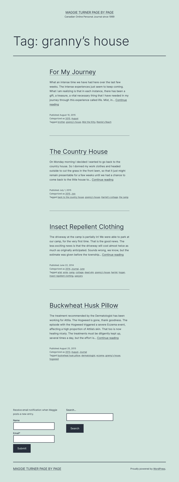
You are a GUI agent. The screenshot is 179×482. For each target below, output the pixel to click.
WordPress (159, 468)
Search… (71, 410)
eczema (100, 355)
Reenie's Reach (104, 122)
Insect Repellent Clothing (87, 226)
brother (61, 122)
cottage (79, 272)
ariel (60, 272)
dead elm (89, 272)
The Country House (79, 151)
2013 (67, 352)
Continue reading (102, 179)
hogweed (54, 359)
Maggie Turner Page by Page (90, 12)
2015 (67, 118)
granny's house (73, 122)
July (73, 193)
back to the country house (71, 197)
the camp (123, 197)
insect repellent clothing (61, 276)
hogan (122, 272)
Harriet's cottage (109, 197)
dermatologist (88, 355)
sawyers (79, 276)
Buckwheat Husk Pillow (84, 305)
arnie (65, 272)
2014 (67, 268)
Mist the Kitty (88, 122)
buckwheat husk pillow (69, 355)
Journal (75, 268)
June (82, 268)
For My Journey (73, 72)
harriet (114, 272)
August (74, 118)
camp (72, 272)
